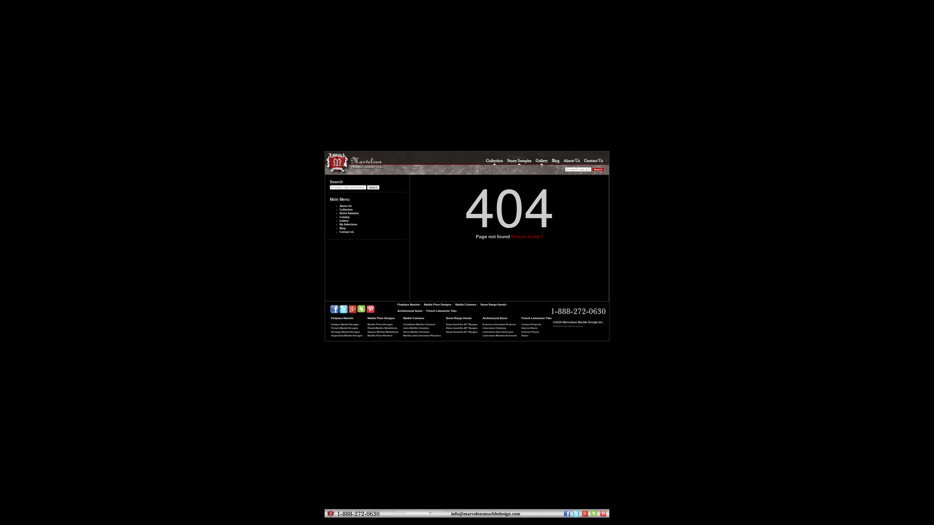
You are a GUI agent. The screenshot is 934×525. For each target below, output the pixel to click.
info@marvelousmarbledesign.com (485, 513)
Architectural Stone (409, 310)
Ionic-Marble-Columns (416, 328)
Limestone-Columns (494, 328)
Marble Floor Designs (437, 304)
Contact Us (593, 160)
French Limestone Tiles (441, 310)
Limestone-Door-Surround (498, 332)
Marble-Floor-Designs (380, 324)
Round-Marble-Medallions (382, 328)
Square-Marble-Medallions (383, 332)
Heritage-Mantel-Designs (345, 332)
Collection (494, 160)
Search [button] (598, 169)
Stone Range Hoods (493, 304)
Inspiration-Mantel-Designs (347, 335)
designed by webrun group (568, 326)
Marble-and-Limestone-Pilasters (422, 335)
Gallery (542, 160)
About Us (572, 160)
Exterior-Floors (530, 332)
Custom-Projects (531, 324)
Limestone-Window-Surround (500, 335)
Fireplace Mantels (408, 304)
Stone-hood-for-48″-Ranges (462, 328)
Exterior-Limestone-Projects (499, 324)
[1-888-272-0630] (578, 311)
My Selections (348, 224)
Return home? (527, 236)
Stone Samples (519, 160)
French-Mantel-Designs (344, 328)
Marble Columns (465, 304)
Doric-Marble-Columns (416, 332)
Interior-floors (529, 328)
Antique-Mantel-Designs (345, 324)
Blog (555, 160)
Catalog (345, 217)
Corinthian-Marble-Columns (419, 324)
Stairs (525, 335)
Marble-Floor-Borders (380, 335)
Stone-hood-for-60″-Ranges (462, 332)
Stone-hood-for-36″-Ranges (462, 324)
